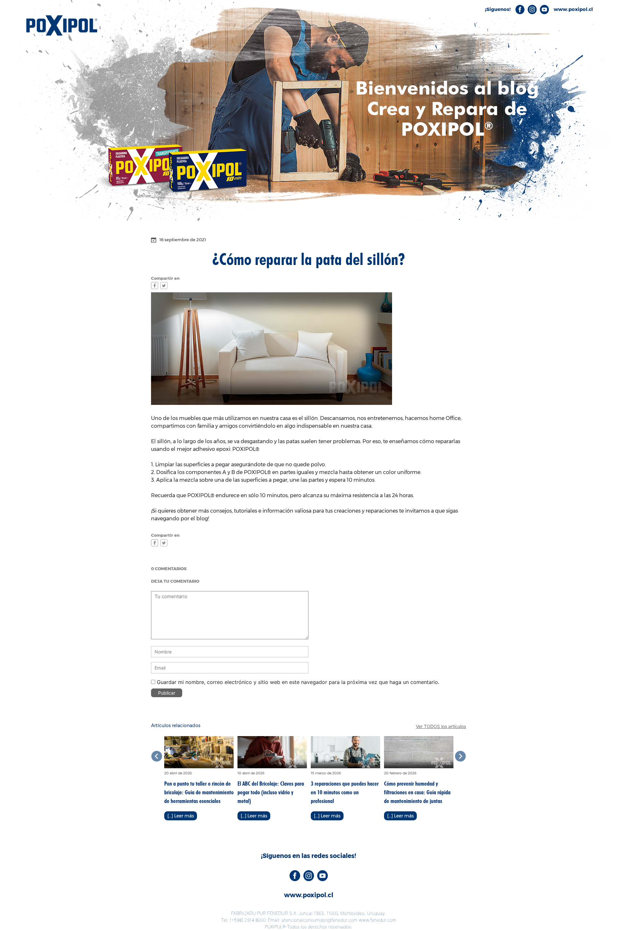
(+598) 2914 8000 (247, 920)
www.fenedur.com (377, 920)
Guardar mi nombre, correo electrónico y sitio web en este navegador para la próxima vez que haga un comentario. (298, 682)
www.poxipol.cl (308, 895)
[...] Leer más (180, 816)
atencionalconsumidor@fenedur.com (319, 920)
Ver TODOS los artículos (441, 726)
